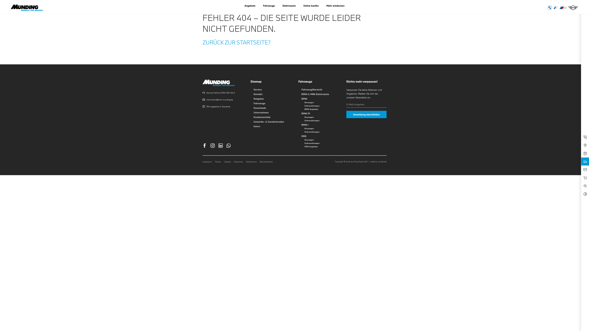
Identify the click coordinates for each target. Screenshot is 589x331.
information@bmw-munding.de (219, 99)
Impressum (207, 161)
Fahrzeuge (259, 103)
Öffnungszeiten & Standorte (218, 106)
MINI (303, 136)
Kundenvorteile (262, 117)
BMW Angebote (311, 109)
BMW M (305, 113)
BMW (304, 98)
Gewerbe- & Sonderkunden (269, 121)
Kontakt (258, 94)
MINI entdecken (573, 8)
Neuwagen (309, 102)
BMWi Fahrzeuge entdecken (556, 8)
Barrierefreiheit (266, 161)
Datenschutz (251, 161)
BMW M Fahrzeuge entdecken (563, 8)
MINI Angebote (311, 146)
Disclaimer (238, 161)
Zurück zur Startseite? (236, 42)
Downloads (260, 107)
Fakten (218, 161)
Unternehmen (261, 112)
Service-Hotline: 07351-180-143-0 (220, 92)
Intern (257, 126)
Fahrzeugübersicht (311, 89)
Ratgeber (259, 98)
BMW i (304, 124)
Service (258, 89)
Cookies (227, 161)
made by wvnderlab (378, 161)
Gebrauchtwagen (312, 106)
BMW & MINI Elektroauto (315, 94)
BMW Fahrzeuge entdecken (549, 8)
